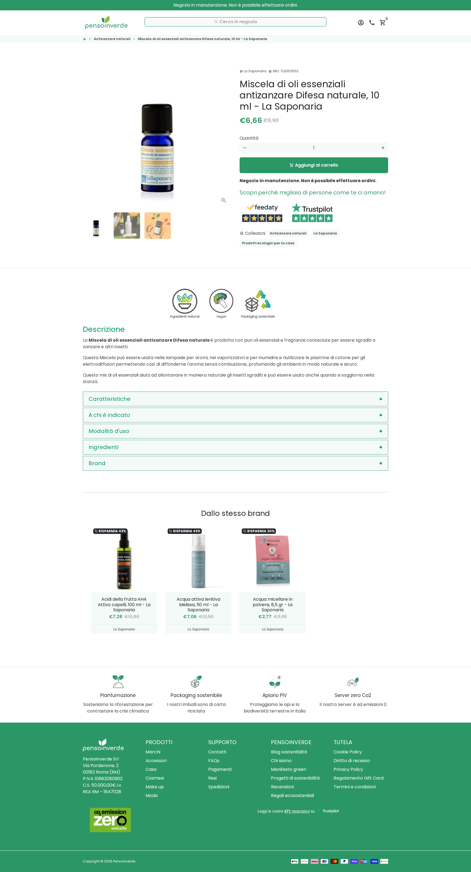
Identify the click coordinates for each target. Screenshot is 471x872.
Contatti (217, 752)
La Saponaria (325, 233)
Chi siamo (281, 760)
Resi (212, 778)
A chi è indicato (109, 415)
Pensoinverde (124, 861)
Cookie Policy (348, 752)
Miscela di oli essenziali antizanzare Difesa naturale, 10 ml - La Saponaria (202, 39)
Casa (151, 769)
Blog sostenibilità (289, 752)
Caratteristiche (110, 399)
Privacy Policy (348, 769)
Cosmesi (155, 778)
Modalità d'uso (109, 431)
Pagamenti (220, 769)
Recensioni (282, 787)
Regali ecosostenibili (292, 795)
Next (224, 134)
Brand (97, 463)
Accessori (156, 760)
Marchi (153, 752)
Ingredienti (103, 447)
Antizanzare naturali (112, 39)
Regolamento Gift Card (359, 778)
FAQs (213, 760)
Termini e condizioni (355, 787)
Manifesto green (288, 769)
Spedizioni (218, 787)
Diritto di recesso (352, 760)
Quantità (249, 138)
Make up (155, 787)
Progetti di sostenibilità (295, 778)
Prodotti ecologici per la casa (268, 243)
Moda (152, 795)
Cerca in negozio (235, 22)
